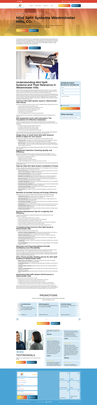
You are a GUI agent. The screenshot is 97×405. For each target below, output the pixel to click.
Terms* (68, 105)
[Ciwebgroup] (49, 402)
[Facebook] (19, 1)
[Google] (17, 1)
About (52, 5)
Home (18, 13)
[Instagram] (21, 1)
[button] (31, 6)
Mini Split (22, 13)
